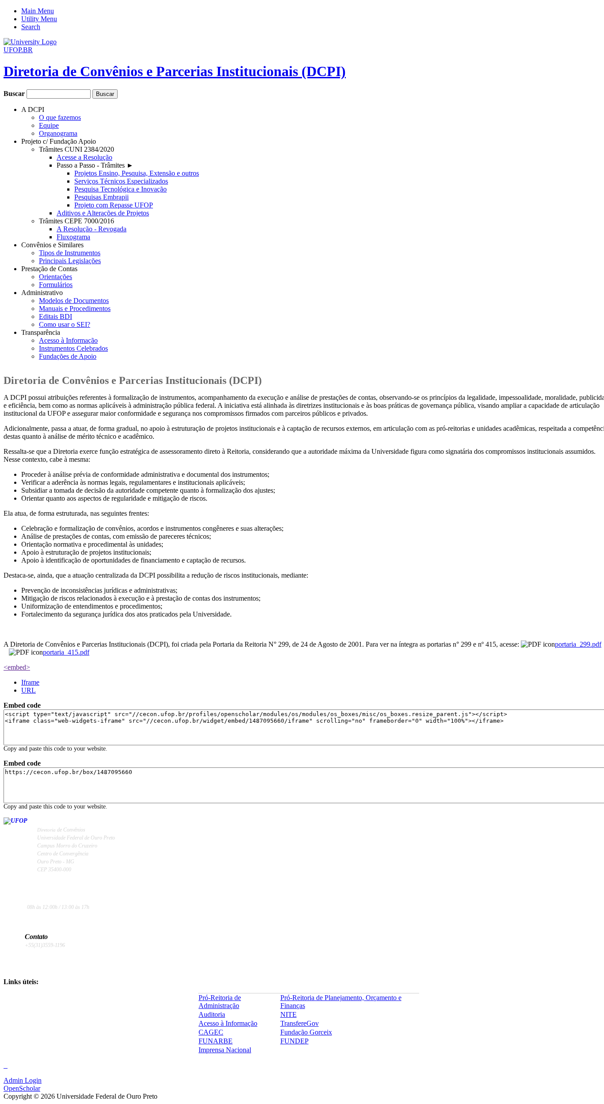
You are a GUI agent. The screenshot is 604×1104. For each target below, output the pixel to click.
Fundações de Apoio (67, 356)
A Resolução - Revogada (91, 229)
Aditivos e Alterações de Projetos (103, 213)
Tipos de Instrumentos (69, 253)
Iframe (30, 682)
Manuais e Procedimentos (75, 308)
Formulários (56, 284)
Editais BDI (55, 316)
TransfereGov (299, 1023)
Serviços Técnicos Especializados (121, 181)
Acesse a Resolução (84, 157)
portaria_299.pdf (578, 644)
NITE (288, 1014)
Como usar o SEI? (64, 324)
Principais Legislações (70, 260)
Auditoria (212, 1014)
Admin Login (23, 1080)
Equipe (49, 125)
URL (28, 690)
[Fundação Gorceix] (6, 1066)
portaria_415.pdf (66, 652)
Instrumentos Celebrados (73, 348)
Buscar (15, 93)
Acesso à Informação (68, 340)
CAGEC (211, 1032)
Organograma (58, 133)
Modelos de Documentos (74, 300)
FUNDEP (294, 1041)
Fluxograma (73, 237)
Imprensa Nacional (225, 1050)
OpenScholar (22, 1088)
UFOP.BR (18, 50)
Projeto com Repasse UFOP (113, 205)
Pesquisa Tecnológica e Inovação (120, 189)
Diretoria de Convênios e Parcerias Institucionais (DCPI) (175, 71)
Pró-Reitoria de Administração (220, 1001)
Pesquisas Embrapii (101, 197)
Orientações (55, 276)
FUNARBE (216, 1041)
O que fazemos (60, 117)
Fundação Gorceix (306, 1032)
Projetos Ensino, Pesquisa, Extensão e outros (136, 173)
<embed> (17, 667)
